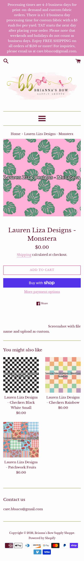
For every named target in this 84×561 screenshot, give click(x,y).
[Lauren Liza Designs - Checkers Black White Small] (21, 375)
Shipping (24, 255)
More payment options (42, 292)
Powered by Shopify (42, 538)
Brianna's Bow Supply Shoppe (54, 533)
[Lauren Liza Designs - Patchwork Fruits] (21, 439)
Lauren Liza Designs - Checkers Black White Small (21, 402)
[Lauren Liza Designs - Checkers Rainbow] (63, 375)
